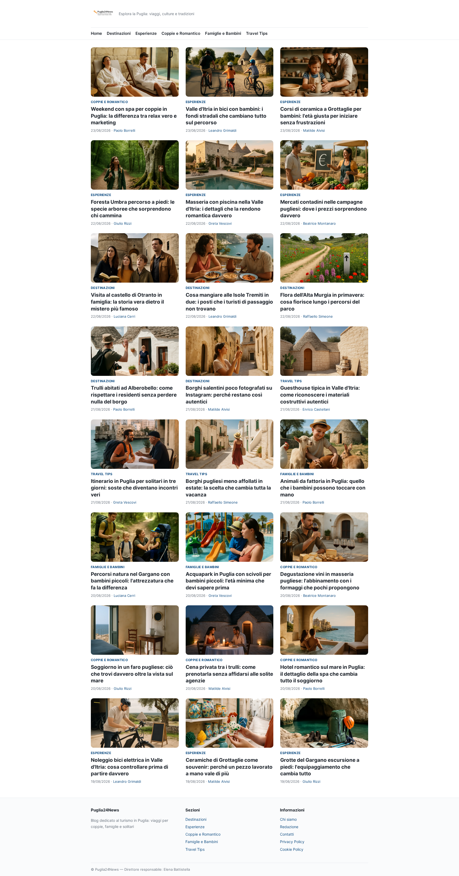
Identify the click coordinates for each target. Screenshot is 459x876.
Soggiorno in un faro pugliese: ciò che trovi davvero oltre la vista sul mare (132, 674)
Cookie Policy (291, 849)
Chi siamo (288, 819)
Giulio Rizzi (122, 223)
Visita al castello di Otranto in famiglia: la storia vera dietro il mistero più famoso (127, 302)
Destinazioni (119, 33)
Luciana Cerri (124, 316)
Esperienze (146, 33)
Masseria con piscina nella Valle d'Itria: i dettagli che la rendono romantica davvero (224, 209)
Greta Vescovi (220, 223)
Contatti (287, 834)
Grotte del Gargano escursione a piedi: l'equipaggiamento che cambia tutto (319, 767)
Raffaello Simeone (318, 316)
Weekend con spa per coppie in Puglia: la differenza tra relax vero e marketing (134, 116)
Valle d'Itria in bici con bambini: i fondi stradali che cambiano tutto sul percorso (226, 116)
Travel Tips (256, 33)
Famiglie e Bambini (223, 33)
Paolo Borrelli (124, 130)
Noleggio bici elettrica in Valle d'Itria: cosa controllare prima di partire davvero (129, 767)
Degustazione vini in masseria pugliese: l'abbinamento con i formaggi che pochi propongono (319, 581)
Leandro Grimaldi (222, 130)
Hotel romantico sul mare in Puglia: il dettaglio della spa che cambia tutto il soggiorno (322, 674)
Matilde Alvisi (314, 130)
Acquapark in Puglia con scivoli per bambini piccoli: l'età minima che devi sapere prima (228, 581)
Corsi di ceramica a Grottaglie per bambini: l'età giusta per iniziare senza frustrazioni (321, 116)
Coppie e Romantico (181, 33)
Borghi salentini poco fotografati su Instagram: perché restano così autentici (229, 395)
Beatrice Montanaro (319, 223)
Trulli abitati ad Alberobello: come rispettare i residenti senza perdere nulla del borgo (134, 395)
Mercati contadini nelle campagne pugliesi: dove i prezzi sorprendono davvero (323, 209)
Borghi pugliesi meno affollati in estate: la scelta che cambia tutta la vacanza (228, 488)
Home (96, 33)
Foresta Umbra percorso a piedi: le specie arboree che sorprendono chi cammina (133, 209)
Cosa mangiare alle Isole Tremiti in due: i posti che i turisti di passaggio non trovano (229, 302)
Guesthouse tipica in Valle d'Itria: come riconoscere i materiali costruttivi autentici (320, 395)
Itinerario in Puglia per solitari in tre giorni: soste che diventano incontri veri (134, 488)
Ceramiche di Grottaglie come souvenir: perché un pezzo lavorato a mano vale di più (229, 767)
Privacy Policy (292, 841)
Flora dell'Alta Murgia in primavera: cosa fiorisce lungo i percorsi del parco (322, 302)
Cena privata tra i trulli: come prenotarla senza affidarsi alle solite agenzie (229, 674)
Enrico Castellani (316, 409)
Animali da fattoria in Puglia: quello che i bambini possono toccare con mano (323, 488)
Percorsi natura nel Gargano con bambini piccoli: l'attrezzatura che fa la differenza (132, 581)
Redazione (289, 826)
